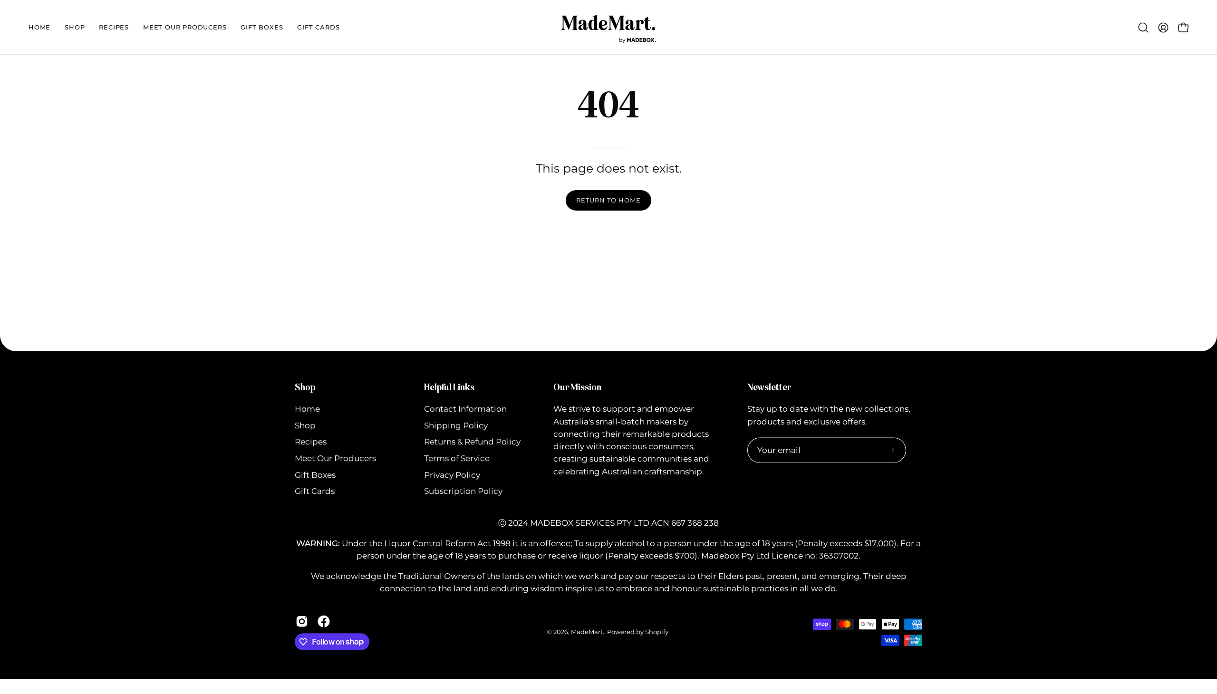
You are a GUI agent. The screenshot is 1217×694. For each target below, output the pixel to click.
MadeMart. (587, 632)
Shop (305, 387)
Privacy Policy (452, 475)
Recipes (311, 442)
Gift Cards (315, 491)
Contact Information (465, 409)
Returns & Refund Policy (472, 442)
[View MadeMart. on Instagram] (302, 621)
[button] (39, 27)
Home (307, 409)
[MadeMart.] (608, 27)
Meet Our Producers (335, 458)
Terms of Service (457, 458)
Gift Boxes (315, 475)
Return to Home (608, 200)
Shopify (656, 632)
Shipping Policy (456, 425)
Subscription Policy (463, 491)
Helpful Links (449, 387)
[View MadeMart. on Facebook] (324, 621)
